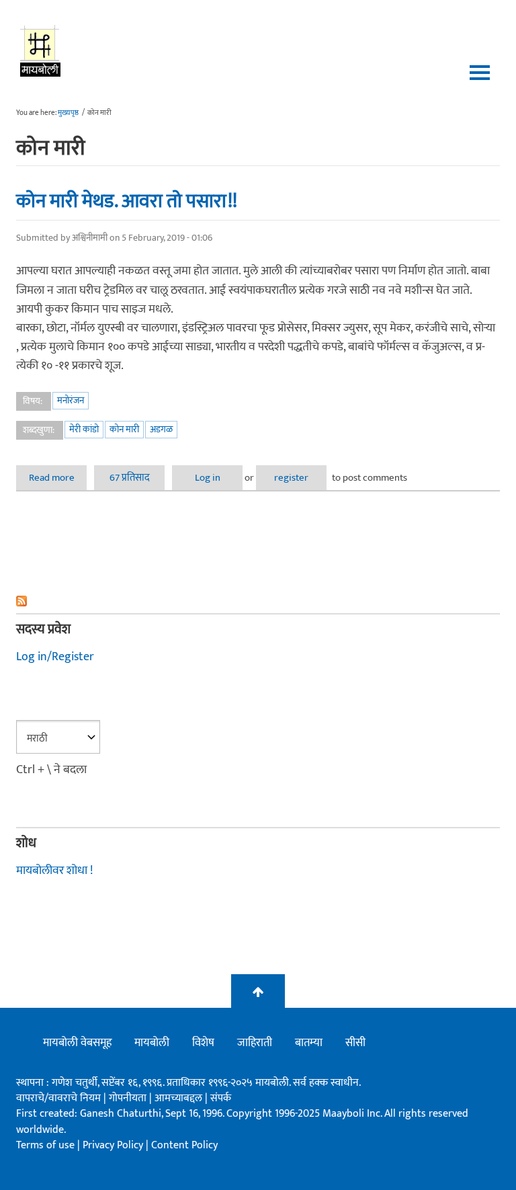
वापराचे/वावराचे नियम (58, 1098)
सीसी (355, 1042)
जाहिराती (254, 1042)
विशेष (203, 1042)
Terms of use (45, 1145)
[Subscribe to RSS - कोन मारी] (258, 601)
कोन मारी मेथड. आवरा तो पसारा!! (126, 201)
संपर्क (220, 1098)
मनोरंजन (70, 400)
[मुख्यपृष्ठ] (40, 50)
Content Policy (184, 1145)
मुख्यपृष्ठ (68, 113)
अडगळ (161, 429)
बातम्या (308, 1042)
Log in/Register (55, 657)
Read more (58, 477)
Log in (207, 477)
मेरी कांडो (84, 429)
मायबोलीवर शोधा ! (54, 871)
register (291, 477)
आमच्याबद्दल (180, 1098)
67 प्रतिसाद (130, 477)
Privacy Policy (114, 1145)
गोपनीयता (129, 1098)
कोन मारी (124, 429)
